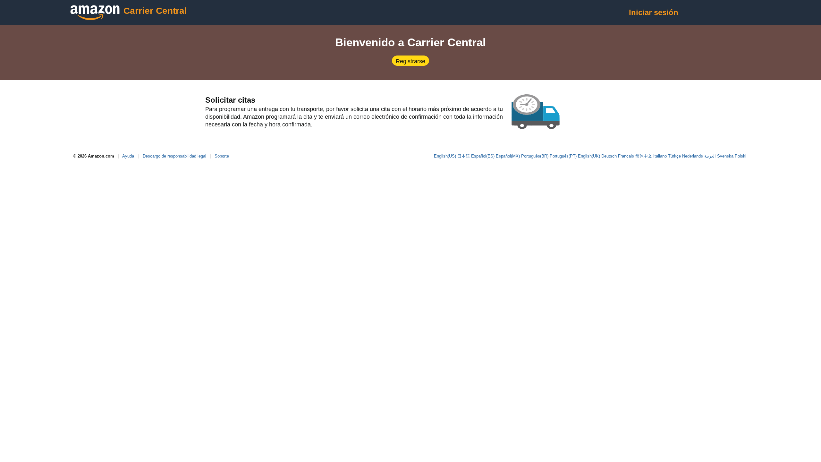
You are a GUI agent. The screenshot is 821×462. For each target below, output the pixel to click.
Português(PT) (563, 156)
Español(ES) (483, 156)
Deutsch (609, 156)
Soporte (222, 156)
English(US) (445, 156)
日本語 (463, 156)
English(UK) (589, 156)
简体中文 (643, 156)
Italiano (660, 156)
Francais (626, 156)
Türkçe (674, 156)
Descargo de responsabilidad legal (174, 156)
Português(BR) (534, 156)
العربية (710, 156)
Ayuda (128, 156)
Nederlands (692, 156)
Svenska (725, 156)
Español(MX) (508, 156)
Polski (740, 156)
